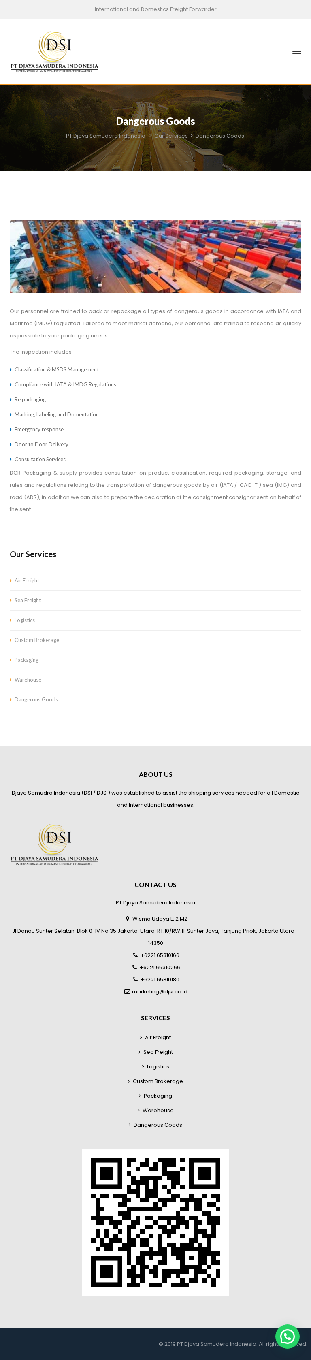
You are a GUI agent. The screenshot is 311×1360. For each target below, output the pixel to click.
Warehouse (28, 679)
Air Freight (27, 580)
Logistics (25, 620)
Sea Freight (28, 600)
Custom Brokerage (37, 640)
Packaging (26, 660)
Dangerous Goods (36, 699)
